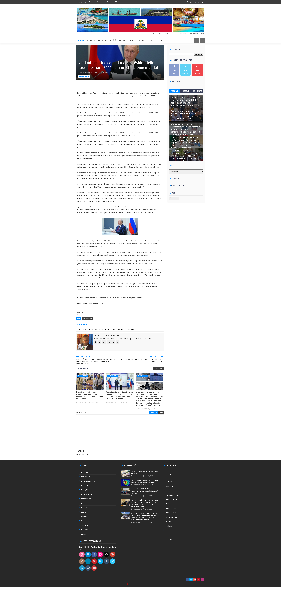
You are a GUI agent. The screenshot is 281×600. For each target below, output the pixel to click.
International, (106, 73)
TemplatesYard (136, 584)
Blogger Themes (158, 584)
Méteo (84, 503)
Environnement (172, 495)
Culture (140, 40)
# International (87, 319)
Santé (83, 512)
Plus (149, 40)
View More (159, 369)
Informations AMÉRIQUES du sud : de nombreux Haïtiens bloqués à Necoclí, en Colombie (144, 491)
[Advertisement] (120, 434)
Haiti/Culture (171, 499)
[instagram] (202, 579)
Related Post (83, 369)
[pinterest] (198, 2)
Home (91, 2)
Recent (186, 91)
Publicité (116, 2)
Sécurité (84, 525)
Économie (122, 40)
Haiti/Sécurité (87, 490)
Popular (175, 91)
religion (84, 530)
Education (85, 477)
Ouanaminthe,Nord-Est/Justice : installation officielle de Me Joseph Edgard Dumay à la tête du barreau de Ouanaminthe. (184, 156)
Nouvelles (91, 40)
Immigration (86, 494)
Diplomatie (86, 472)
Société (112, 40)
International (82, 376)
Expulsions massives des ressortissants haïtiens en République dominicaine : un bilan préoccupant (89, 395)
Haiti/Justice (86, 486)
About (99, 2)
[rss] (202, 2)
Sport (131, 40)
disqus (160, 413)
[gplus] (194, 2)
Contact (107, 2)
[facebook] (187, 2)
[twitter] (191, 2)
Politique (102, 40)
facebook (153, 413)
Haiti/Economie (88, 481)
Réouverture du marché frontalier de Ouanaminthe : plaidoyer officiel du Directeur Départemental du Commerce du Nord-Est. (185, 129)
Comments (197, 91)
